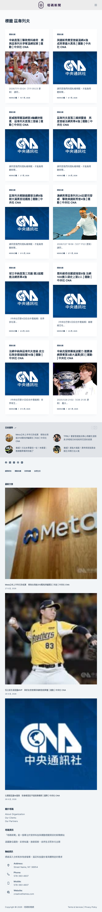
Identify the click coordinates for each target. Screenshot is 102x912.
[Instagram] (14, 462)
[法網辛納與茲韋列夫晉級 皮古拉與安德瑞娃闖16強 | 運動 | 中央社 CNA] (27, 379)
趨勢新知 (8, 471)
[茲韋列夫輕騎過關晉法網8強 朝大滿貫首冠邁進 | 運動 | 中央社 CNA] (27, 223)
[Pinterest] (18, 462)
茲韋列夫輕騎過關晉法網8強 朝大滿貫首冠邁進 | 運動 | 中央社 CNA (27, 199)
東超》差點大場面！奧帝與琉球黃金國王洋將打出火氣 (79, 449)
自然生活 (37, 471)
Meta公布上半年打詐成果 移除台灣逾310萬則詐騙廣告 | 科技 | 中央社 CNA (32, 437)
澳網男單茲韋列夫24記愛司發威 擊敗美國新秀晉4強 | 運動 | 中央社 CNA (74, 199)
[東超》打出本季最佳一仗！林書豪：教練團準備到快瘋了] (9, 449)
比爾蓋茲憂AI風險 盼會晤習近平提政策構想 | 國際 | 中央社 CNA (32, 795)
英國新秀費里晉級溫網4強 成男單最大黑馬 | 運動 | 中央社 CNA (74, 44)
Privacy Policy (91, 907)
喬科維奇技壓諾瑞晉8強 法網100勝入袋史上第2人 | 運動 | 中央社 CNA (74, 277)
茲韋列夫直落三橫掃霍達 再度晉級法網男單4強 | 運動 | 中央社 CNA (75, 121)
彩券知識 (27, 471)
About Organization (15, 814)
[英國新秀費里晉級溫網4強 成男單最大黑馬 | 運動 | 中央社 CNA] (75, 67)
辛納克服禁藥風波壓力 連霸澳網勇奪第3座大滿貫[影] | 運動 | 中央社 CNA (74, 355)
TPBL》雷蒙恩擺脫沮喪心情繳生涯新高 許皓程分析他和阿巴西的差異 (80, 438)
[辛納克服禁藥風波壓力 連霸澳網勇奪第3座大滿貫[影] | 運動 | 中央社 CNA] (75, 379)
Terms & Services (75, 907)
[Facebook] (6, 462)
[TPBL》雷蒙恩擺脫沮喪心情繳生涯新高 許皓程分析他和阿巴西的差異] (57, 438)
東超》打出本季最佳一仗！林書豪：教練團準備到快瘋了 (32, 449)
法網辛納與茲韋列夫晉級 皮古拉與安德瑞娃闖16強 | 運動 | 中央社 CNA (26, 355)
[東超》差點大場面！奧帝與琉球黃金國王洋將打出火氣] (57, 449)
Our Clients (10, 817)
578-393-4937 (21, 876)
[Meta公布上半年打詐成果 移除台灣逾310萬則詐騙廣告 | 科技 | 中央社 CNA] (9, 438)
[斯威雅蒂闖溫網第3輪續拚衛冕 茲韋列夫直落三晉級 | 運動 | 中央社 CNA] (27, 145)
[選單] (96, 5)
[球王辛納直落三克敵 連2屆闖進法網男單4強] (27, 297)
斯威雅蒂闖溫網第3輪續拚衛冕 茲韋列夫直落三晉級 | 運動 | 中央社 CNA (26, 121)
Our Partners (11, 821)
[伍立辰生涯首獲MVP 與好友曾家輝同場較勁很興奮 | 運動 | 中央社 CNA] (51, 638)
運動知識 (12, 34)
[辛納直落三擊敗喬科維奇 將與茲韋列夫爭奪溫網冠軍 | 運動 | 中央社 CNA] (27, 67)
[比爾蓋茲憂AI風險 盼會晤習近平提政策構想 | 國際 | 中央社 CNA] (51, 744)
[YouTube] (22, 462)
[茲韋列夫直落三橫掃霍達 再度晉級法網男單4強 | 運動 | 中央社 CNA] (75, 145)
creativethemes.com (24, 894)
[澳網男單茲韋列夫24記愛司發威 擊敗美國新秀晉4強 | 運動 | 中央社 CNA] (75, 223)
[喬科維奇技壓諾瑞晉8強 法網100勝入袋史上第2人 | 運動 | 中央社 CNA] (75, 301)
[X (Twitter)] (10, 462)
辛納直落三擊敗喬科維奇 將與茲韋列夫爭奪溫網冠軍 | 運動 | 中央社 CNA (26, 44)
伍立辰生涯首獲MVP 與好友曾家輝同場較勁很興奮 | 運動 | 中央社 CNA (35, 690)
